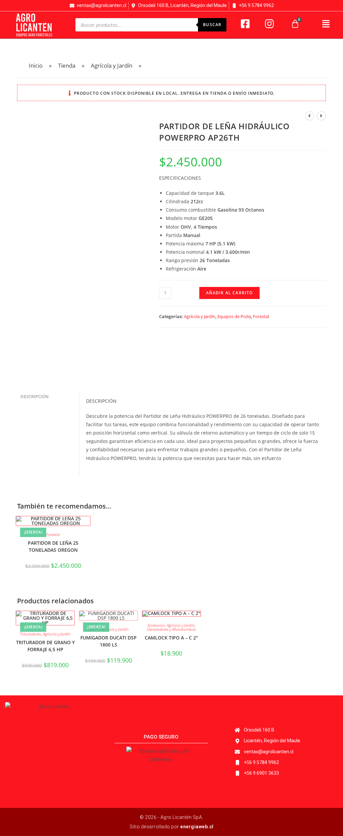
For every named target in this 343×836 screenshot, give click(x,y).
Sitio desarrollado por (172, 826)
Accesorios (156, 625)
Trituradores (30, 634)
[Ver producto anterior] (309, 116)
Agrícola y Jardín (199, 316)
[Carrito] (295, 23)
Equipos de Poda (234, 316)
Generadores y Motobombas (171, 629)
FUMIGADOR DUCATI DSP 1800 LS (108, 641)
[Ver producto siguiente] (321, 116)
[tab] (48, 397)
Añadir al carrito (229, 293)
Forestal (261, 316)
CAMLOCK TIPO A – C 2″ (171, 637)
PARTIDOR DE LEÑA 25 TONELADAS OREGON (53, 546)
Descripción (34, 396)
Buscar (212, 24)
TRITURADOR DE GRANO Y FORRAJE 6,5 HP (45, 646)
